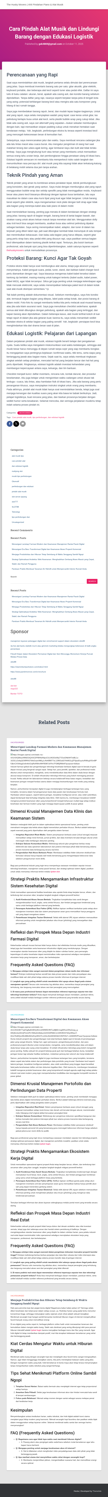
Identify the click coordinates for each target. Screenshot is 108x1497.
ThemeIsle (97, 1491)
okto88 (13, 662)
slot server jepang (19, 497)
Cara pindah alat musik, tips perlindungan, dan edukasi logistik (38, 417)
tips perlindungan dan (21, 517)
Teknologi (16, 512)
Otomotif (15, 481)
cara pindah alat (18, 461)
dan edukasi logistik (20, 466)
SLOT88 (15, 507)
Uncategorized (25, 413)
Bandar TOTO (16, 694)
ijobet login (45, 1144)
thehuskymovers (15, 250)
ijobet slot (55, 872)
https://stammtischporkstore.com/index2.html (29, 667)
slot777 (15, 502)
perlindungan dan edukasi (22, 486)
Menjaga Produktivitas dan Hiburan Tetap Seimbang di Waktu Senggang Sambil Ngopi (48, 554)
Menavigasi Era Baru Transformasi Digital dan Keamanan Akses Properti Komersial (46, 549)
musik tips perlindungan (22, 476)
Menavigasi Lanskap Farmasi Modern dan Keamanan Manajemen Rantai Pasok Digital (48, 544)
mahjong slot (17, 471)
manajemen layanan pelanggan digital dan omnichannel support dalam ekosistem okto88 (48, 641)
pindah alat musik (19, 491)
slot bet (14, 686)
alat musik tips (18, 456)
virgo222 (14, 689)
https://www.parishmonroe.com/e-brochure (28, 672)
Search (14, 577)
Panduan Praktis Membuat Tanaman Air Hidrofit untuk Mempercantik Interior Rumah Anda (49, 569)
